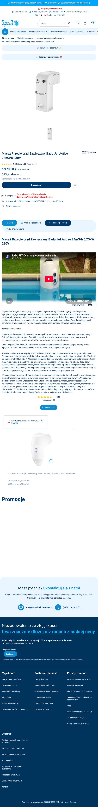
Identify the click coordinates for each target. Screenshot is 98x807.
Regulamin (6, 697)
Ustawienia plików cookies (13, 709)
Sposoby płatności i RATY (45, 685)
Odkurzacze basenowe (49, 48)
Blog (69, 706)
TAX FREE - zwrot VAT (43, 703)
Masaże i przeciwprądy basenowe (50, 38)
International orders (42, 697)
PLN (40, 15)
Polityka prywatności (11, 703)
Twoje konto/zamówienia (12, 679)
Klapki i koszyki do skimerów (79, 691)
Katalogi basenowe (75, 685)
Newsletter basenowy (11, 691)
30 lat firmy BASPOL (75, 718)
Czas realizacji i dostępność (46, 691)
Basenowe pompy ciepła (49, 57)
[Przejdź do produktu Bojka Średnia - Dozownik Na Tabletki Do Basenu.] (39, 524)
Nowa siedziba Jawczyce (77, 724)
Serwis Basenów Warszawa (13, 754)
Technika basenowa (25, 38)
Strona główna (8, 38)
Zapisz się (10, 654)
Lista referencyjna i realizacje (79, 712)
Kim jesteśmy (7, 760)
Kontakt (5, 787)
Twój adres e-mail (9, 650)
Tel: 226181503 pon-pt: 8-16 (13, 748)
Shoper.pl (73, 802)
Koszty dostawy (41, 679)
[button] (69, 23)
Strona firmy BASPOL (11, 781)
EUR (36, 15)
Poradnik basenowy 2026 (78, 679)
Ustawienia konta (9, 685)
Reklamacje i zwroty (43, 709)
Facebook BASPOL (10, 775)
